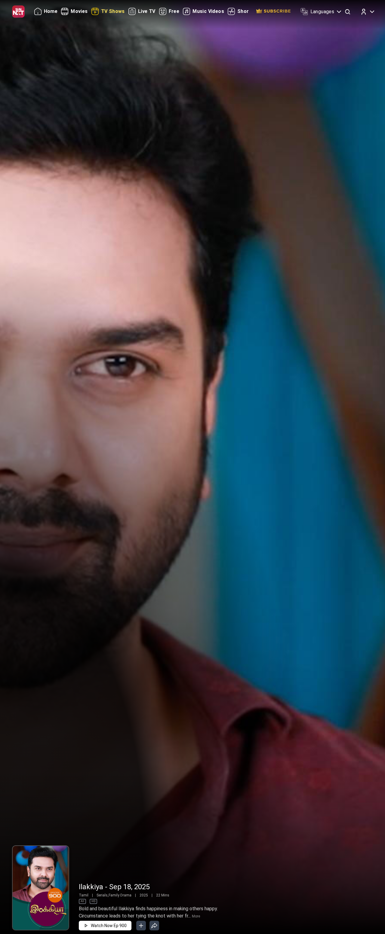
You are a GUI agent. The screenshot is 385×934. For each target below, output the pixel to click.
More (196, 916)
